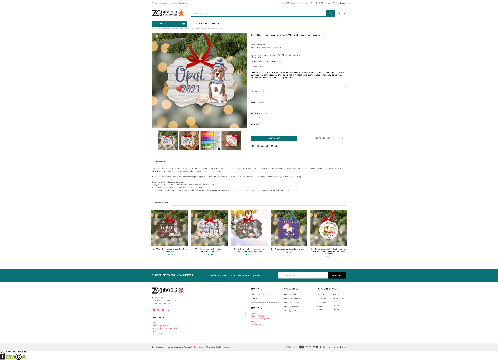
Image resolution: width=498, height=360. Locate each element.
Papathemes (228, 347)
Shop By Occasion (291, 307)
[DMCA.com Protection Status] (13, 355)
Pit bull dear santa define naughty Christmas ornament (209, 250)
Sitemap (254, 298)
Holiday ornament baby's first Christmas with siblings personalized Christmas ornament (328, 251)
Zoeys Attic (337, 305)
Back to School (290, 294)
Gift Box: (259, 113)
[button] (282, 55)
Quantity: (255, 124)
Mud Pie (336, 294)
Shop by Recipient (291, 311)
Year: (257, 102)
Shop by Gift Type (291, 302)
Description (160, 161)
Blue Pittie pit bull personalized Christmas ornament (169, 250)
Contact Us (158, 334)
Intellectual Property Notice (165, 328)
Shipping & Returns (161, 326)
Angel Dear (321, 302)
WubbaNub (322, 298)
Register (343, 3)
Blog (155, 331)
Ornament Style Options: (267, 61)
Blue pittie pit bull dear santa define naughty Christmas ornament (249, 250)
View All (336, 309)
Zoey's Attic (322, 294)
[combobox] (263, 13)
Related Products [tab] (162, 203)
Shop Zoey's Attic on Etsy (205, 23)
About (155, 323)
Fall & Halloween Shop (293, 298)
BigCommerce (200, 347)
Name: (258, 91)
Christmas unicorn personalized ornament (289, 249)
